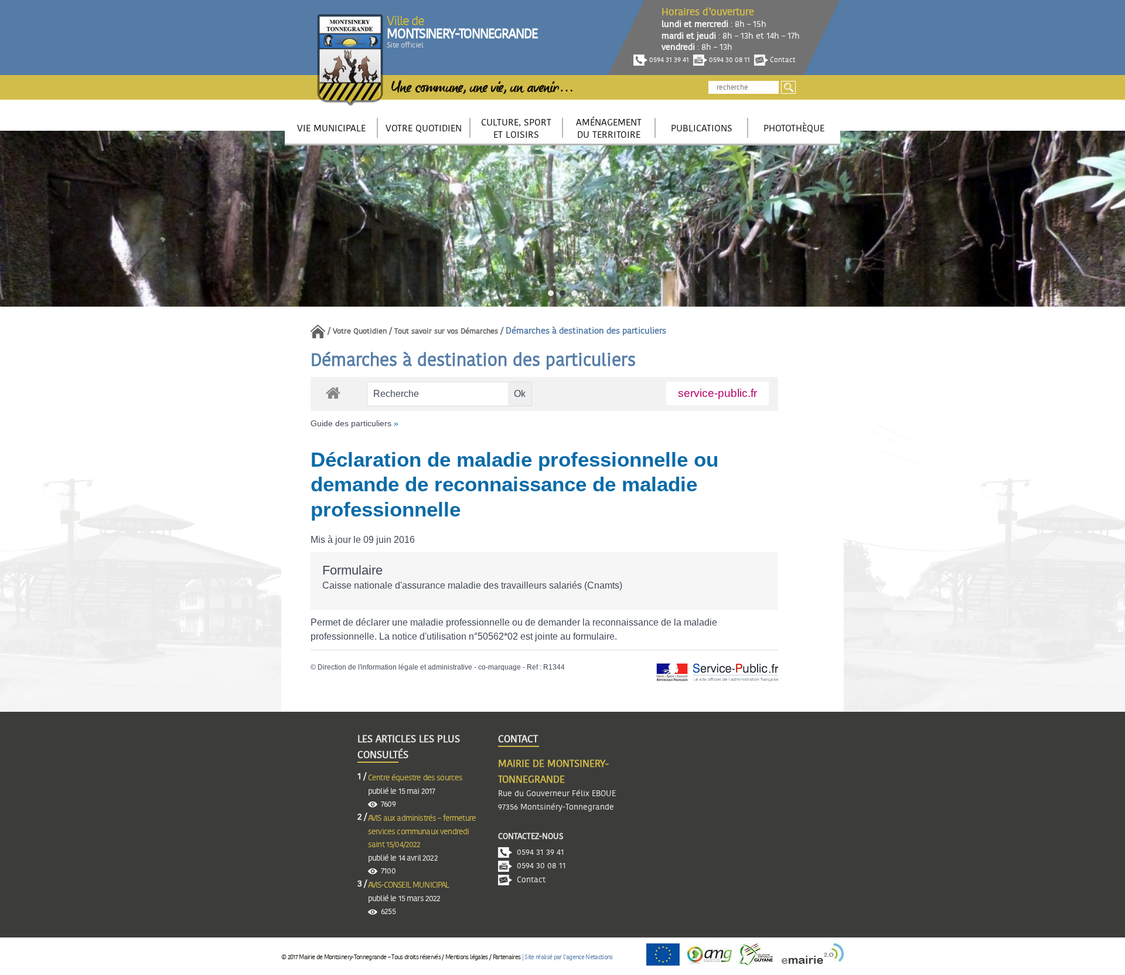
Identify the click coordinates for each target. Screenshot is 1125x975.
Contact (782, 59)
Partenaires (506, 957)
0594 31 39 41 (668, 59)
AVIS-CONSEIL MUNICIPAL (408, 885)
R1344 (554, 667)
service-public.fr (717, 393)
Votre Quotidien (360, 331)
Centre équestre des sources (415, 778)
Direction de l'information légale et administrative (395, 667)
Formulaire (352, 570)
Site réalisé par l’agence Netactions (568, 957)
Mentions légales (466, 957)
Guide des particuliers (351, 423)
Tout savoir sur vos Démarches (446, 331)
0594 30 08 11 (728, 59)
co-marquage (499, 667)
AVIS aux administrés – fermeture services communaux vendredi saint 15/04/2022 (422, 831)
